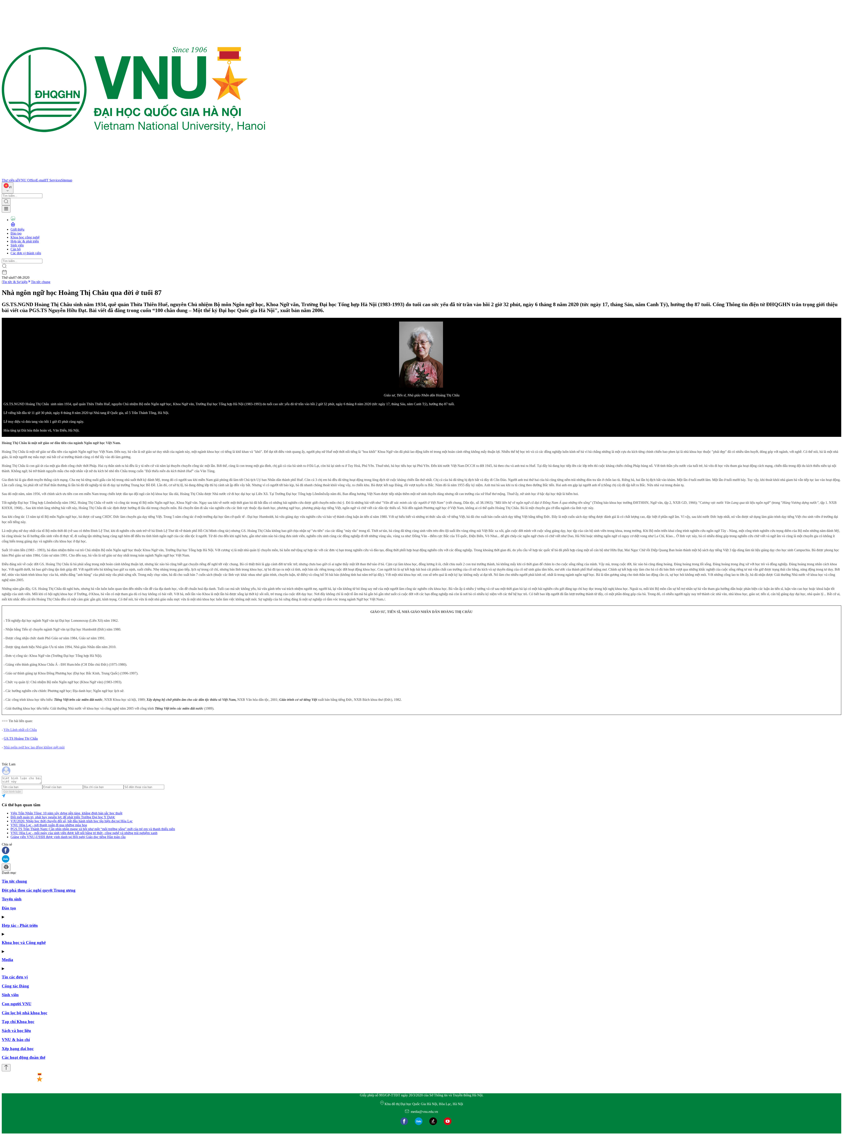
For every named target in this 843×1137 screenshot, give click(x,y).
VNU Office (27, 180)
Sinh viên (17, 245)
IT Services (53, 180)
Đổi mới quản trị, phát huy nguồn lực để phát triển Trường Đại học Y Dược (63, 817)
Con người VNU (16, 1003)
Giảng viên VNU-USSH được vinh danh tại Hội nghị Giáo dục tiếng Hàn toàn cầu (68, 837)
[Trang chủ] (133, 176)
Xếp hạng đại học (18, 1048)
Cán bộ (16, 249)
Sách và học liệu (16, 1030)
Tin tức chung (40, 282)
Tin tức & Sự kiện (14, 282)
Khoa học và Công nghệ (24, 942)
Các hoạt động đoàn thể (23, 1057)
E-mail (40, 180)
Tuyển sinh (12, 899)
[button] (421, 850)
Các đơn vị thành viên (26, 253)
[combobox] (7, 187)
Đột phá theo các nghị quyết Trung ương (39, 890)
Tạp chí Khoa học (18, 1021)
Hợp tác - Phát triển (20, 925)
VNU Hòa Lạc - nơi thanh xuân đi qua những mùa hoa (49, 825)
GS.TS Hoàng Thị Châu (21, 738)
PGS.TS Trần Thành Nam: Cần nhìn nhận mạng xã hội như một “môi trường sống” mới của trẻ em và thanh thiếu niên (93, 829)
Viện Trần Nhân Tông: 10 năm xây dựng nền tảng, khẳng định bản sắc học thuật (66, 813)
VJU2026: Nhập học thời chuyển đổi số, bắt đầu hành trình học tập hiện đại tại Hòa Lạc (72, 821)
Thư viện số (10, 180)
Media (7, 959)
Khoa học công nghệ (25, 237)
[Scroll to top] (6, 1067)
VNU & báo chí (16, 1039)
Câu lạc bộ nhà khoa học (24, 1012)
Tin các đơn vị (15, 977)
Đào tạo (16, 233)
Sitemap (66, 180)
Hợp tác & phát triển (25, 241)
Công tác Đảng (15, 986)
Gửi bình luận (12, 791)
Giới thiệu (17, 229)
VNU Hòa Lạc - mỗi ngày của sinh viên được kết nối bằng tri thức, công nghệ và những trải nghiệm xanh (84, 833)
